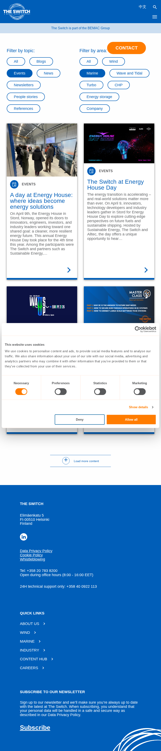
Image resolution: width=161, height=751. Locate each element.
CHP (119, 85)
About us (29, 624)
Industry (29, 650)
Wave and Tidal (129, 73)
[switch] (61, 391)
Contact (127, 48)
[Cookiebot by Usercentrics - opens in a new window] (137, 329)
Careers (29, 668)
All (16, 61)
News (48, 73)
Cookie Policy (31, 555)
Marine (92, 73)
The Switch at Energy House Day (115, 185)
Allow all (131, 419)
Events (19, 73)
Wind (25, 632)
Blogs (41, 61)
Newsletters (24, 85)
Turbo (91, 85)
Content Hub (33, 659)
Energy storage (99, 97)
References (23, 108)
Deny (79, 419)
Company (95, 108)
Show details (138, 407)
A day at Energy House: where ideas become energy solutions (41, 201)
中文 (142, 7)
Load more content (81, 461)
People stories (26, 97)
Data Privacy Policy (36, 551)
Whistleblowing (32, 559)
